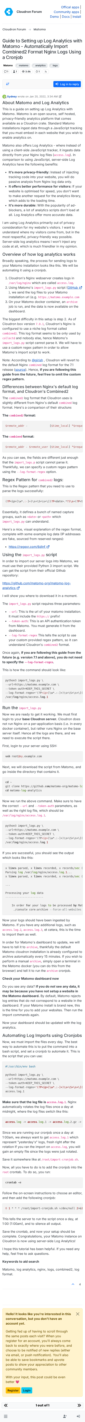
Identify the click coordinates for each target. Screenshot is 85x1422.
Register (13, 1390)
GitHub (73, 287)
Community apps (66, 12)
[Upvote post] (73, 1284)
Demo (54, 17)
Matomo (8, 65)
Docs (66, 17)
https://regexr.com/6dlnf (27, 547)
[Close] (77, 1313)
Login (26, 1390)
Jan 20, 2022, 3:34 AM (43, 96)
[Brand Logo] (8, 12)
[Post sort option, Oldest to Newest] (7, 84)
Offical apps (70, 7)
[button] (6, 1416)
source (20, 370)
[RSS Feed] (46, 71)
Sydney (12, 96)
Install (77, 17)
